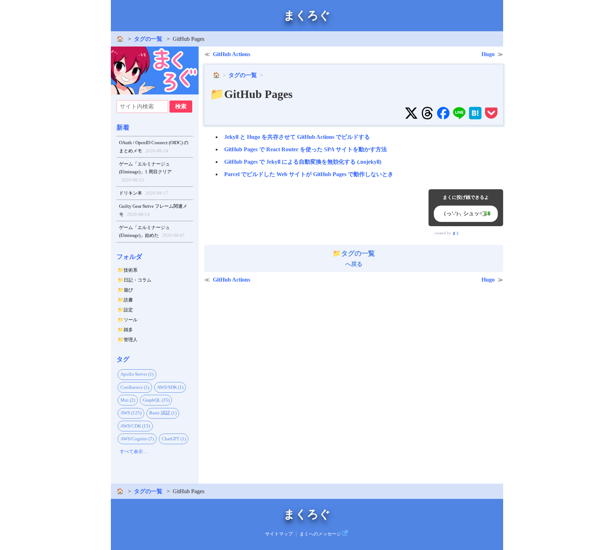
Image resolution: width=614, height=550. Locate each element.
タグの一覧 (148, 39)
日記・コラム (137, 280)
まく (455, 233)
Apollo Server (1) (137, 374)
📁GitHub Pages (251, 94)
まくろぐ (307, 15)
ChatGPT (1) (174, 438)
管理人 (131, 339)
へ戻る (358, 258)
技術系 (131, 270)
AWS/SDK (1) (170, 387)
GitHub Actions (231, 54)
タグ (123, 359)
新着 (123, 127)
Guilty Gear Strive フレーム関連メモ (153, 210)
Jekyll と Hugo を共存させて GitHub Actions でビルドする (297, 137)
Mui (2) (127, 400)
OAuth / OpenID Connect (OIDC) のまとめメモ (153, 146)
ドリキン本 (143, 193)
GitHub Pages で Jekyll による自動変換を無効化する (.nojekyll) (302, 162)
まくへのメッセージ (320, 534)
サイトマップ (279, 534)
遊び (128, 290)
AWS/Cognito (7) (137, 438)
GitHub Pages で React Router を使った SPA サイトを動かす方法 (305, 149)
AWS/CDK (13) (135, 426)
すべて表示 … (134, 451)
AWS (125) (130, 412)
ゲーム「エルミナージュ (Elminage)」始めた (152, 231)
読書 (128, 300)
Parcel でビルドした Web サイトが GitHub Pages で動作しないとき (308, 174)
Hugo (488, 54)
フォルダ (129, 256)
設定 (128, 309)
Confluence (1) (134, 387)
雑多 (128, 329)
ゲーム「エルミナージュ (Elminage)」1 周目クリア (145, 172)
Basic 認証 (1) (163, 412)
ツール (131, 319)
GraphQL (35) (156, 400)
